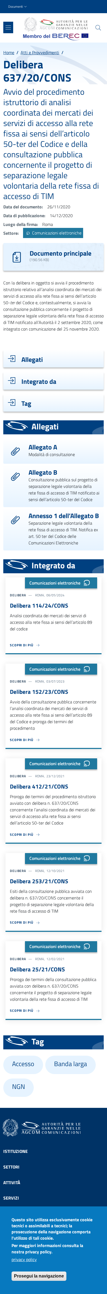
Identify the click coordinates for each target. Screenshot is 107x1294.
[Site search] (98, 27)
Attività (11, 1182)
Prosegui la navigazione (39, 1276)
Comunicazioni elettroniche (56, 233)
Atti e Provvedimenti (40, 52)
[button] (18, 7)
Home (8, 52)
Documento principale (60, 253)
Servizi (11, 1198)
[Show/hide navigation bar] (8, 27)
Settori (11, 1167)
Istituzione (15, 1151)
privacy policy (24, 1259)
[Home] (56, 24)
